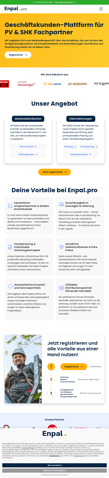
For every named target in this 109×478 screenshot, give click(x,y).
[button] (101, 9)
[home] (16, 9)
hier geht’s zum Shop (64, 2)
